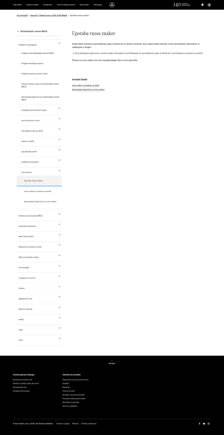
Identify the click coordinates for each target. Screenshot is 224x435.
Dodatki (65, 383)
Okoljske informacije (21, 391)
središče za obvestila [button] (29, 162)
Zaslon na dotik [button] (27, 141)
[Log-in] (209, 5)
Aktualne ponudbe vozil (22, 379)
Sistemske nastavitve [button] (27, 226)
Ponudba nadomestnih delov (74, 398)
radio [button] (21, 330)
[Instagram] (208, 423)
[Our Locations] (202, 5)
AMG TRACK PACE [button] (26, 236)
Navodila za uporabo (70, 402)
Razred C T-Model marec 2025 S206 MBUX (49, 15)
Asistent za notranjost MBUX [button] (30, 216)
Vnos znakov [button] (26, 172)
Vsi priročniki (22, 15)
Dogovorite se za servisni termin (75, 379)
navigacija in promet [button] (27, 278)
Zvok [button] (21, 340)
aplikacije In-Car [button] (25, 298)
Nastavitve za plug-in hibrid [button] (30, 247)
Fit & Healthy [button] (24, 267)
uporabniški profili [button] (29, 151)
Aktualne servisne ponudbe (73, 395)
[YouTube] (204, 423)
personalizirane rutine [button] (30, 120)
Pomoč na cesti (68, 391)
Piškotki (75, 423)
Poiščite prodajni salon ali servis (26, 383)
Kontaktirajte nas (20, 387)
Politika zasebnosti (88, 423)
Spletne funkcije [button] (25, 309)
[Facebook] (199, 423)
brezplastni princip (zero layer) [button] (34, 110)
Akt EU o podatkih (69, 406)
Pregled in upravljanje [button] (28, 45)
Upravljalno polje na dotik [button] (32, 131)
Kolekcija (66, 387)
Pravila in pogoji (62, 423)
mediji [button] (21, 319)
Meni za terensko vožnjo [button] (29, 257)
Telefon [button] (22, 288)
